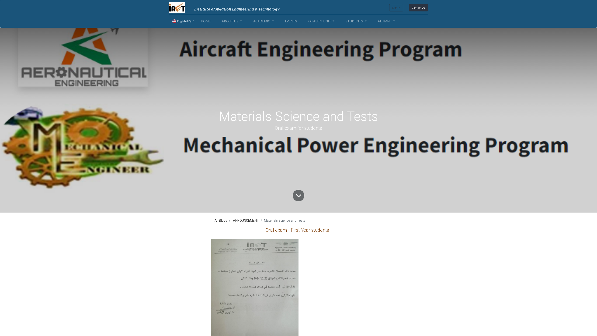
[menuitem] (205, 21)
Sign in (396, 7)
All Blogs (221, 220)
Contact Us (418, 7)
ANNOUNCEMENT (246, 220)
